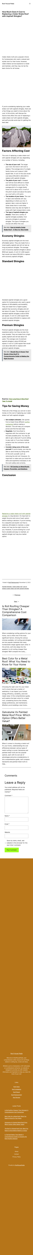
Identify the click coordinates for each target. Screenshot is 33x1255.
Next (15, 601)
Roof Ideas (16, 1086)
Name (7, 816)
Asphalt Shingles (7, 586)
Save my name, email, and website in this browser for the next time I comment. (17, 843)
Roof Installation (16, 1089)
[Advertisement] (16, 37)
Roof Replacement (13, 582)
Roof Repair (16, 1092)
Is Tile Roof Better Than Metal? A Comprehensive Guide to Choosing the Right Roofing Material (16, 1136)
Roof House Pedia (8, 4)
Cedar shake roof (17, 586)
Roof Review (16, 1097)
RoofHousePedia (20, 1165)
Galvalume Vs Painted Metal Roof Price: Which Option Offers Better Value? (16, 717)
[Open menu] (30, 4)
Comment (8, 795)
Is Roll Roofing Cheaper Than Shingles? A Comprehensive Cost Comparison (15, 611)
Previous (17, 595)
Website (7, 832)
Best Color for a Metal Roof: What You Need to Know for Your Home (16, 661)
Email (7, 824)
